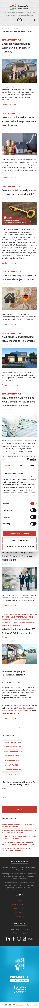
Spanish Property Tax (12, 769)
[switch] (33, 510)
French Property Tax (11, 614)
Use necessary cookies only (19, 547)
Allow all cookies (19, 533)
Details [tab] (19, 465)
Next (19, 809)
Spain (32, 708)
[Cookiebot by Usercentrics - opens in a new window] (28, 459)
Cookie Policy (19, 916)
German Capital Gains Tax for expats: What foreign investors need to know (19, 121)
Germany (26, 708)
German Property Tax (11, 40)
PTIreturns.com (18, 1005)
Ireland (4, 710)
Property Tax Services (19, 904)
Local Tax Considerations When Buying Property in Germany (16, 47)
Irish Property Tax (11, 756)
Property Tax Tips (9, 622)
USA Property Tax (13, 625)
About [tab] (32, 465)
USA (27, 710)
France (19, 708)
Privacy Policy (19, 912)
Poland (10, 710)
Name (4, 788)
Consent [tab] (7, 465)
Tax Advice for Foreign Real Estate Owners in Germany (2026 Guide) (17, 556)
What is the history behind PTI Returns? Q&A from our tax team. (18, 633)
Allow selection (19, 540)
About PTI (19, 900)
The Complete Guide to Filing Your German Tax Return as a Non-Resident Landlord (18, 401)
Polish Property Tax (23, 620)
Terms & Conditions (19, 908)
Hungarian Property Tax (16, 617)
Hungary (17, 710)
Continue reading (10, 105)
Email (4, 797)
